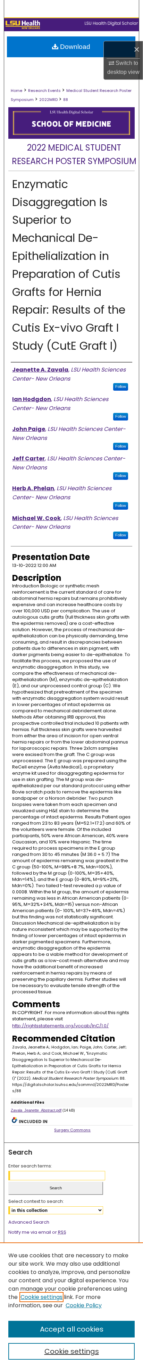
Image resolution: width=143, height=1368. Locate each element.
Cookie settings (41, 1297)
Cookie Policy (84, 1305)
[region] (71, 1305)
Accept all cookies (71, 1329)
